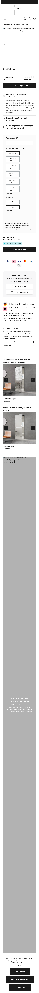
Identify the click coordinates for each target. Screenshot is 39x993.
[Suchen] (25, 19)
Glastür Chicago (8, 446)
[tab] (19, 333)
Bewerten (27, 79)
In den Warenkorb (19, 249)
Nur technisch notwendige (20, 979)
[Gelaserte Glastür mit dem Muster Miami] (19, 30)
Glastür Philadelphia (9, 399)
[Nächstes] (34, 44)
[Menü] (5, 19)
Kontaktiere (20, 230)
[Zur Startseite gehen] (19, 10)
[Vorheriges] (5, 44)
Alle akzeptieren (20, 988)
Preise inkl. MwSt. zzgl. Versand (11, 239)
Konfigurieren (20, 971)
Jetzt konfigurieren (19, 85)
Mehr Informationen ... (19, 963)
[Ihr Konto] (30, 19)
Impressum (24, 966)
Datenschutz (15, 966)
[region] (19, 44)
